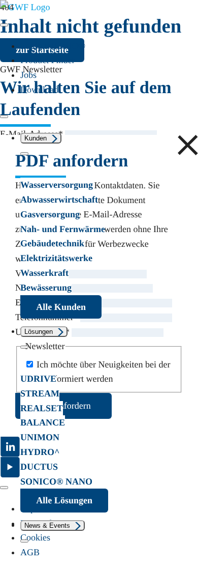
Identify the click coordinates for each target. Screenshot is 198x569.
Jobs (28, 75)
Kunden (35, 138)
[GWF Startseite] (25, 7)
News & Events (47, 525)
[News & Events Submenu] (24, 541)
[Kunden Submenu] (24, 153)
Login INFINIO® (52, 46)
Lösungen (38, 331)
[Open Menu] (4, 24)
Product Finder (47, 60)
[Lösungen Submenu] (24, 347)
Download (39, 89)
